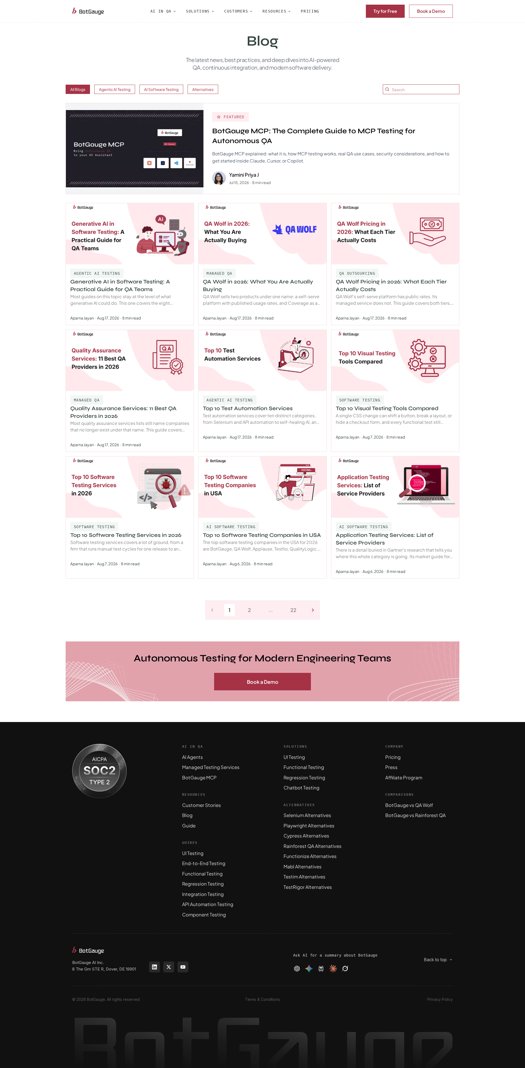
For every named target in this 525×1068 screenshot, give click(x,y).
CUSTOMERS (236, 11)
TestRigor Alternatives (308, 887)
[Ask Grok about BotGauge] (345, 968)
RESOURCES (274, 11)
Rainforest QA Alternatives (313, 846)
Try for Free (385, 11)
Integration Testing (203, 894)
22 (293, 610)
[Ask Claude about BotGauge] (333, 968)
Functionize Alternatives (310, 856)
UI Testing (192, 853)
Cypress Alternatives (306, 836)
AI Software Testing (161, 89)
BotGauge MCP (199, 777)
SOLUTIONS (198, 11)
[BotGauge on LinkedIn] (154, 967)
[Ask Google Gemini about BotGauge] (309, 968)
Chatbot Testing (301, 788)
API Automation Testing (207, 904)
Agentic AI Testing (114, 89)
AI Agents (192, 757)
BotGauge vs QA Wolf (409, 805)
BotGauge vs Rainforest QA (415, 815)
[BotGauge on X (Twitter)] (168, 967)
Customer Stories (201, 805)
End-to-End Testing (203, 863)
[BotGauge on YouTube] (182, 967)
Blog (187, 815)
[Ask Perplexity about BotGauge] (321, 968)
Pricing (393, 757)
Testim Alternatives (304, 877)
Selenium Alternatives (307, 815)
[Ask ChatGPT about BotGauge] (297, 968)
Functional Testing (202, 874)
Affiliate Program (403, 777)
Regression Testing (203, 884)
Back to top (435, 959)
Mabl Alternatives (303, 866)
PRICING (310, 11)
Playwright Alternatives (309, 826)
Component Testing (204, 915)
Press (391, 767)
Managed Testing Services (211, 767)
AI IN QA (160, 11)
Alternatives (203, 89)
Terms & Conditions (262, 999)
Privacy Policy (440, 999)
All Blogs (77, 89)
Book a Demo (431, 11)
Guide (189, 826)
